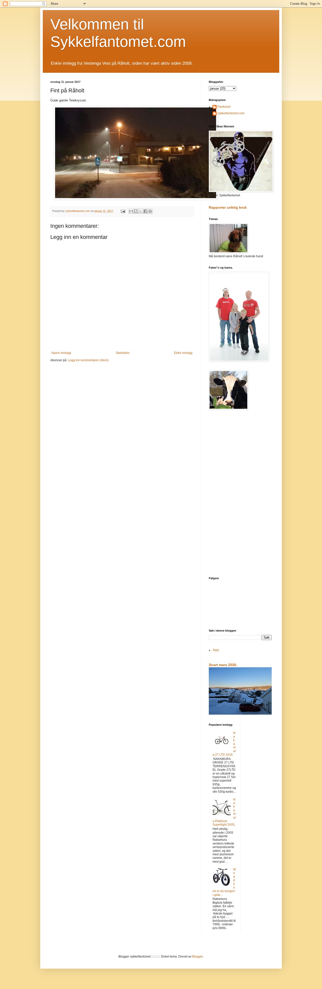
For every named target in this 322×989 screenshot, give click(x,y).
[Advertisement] (240, 493)
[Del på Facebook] (145, 211)
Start (216, 650)
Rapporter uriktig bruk (228, 207)
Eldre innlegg (183, 353)
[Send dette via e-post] (131, 211)
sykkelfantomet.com (231, 113)
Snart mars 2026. (223, 665)
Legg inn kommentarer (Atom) (88, 360)
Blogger (197, 956)
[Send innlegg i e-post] (122, 210)
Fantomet (224, 106)
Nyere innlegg (61, 353)
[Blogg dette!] (135, 211)
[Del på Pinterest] (150, 211)
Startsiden (123, 353)
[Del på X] (140, 211)
